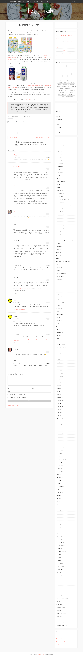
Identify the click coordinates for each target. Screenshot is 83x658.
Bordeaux (60, 480)
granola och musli (61, 273)
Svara (48, 157)
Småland (59, 187)
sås (57, 619)
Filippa (15, 155)
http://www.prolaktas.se (19, 309)
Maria (26, 27)
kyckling (72, 80)
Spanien (59, 539)
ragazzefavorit (68, 88)
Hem (6, 1)
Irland (58, 498)
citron (72, 69)
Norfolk (59, 453)
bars (58, 264)
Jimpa (57, 47)
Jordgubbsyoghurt (12, 57)
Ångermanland (60, 148)
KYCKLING (58, 373)
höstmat (59, 80)
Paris (59, 489)
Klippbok (42, 1)
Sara (14, 185)
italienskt (66, 80)
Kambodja (59, 513)
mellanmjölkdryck (44, 55)
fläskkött (59, 332)
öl (57, 311)
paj (57, 359)
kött (60, 82)
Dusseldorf (60, 578)
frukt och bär (60, 267)
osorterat (58, 382)
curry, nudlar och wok (62, 347)
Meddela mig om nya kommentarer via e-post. (19, 394)
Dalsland (59, 160)
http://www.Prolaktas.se (24, 288)
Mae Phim (60, 569)
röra (65, 90)
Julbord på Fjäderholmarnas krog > (43, 137)
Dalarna (58, 157)
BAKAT (57, 231)
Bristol (59, 424)
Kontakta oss (21, 1)
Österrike (59, 391)
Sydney (59, 403)
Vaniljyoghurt (23, 57)
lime (59, 84)
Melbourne (60, 400)
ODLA (57, 379)
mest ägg (59, 282)
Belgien (58, 409)
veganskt (62, 96)
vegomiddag (60, 98)
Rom (59, 507)
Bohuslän (59, 154)
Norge (58, 527)
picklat (58, 616)
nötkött (58, 338)
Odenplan (60, 211)
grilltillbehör (62, 78)
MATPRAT (58, 376)
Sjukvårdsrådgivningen (29, 99)
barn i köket (62, 65)
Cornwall (60, 430)
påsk (61, 88)
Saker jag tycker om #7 (65, 50)
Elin (14, 211)
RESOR (35, 1)
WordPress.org (59, 644)
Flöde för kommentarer (61, 641)
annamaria (16, 166)
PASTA (57, 385)
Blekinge (59, 151)
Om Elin (58, 124)
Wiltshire (60, 471)
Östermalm (60, 193)
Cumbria (60, 433)
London (65, 84)
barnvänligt (70, 65)
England (58, 418)
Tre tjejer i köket (41, 10)
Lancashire (60, 447)
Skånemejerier (13, 30)
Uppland (59, 219)
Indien (58, 495)
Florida (59, 583)
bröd (58, 237)
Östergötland (60, 145)
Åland (58, 394)
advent (58, 296)
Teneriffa (60, 554)
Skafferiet (29, 1)
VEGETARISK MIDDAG (60, 625)
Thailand (59, 560)
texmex (58, 370)
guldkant (70, 78)
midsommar (59, 302)
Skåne (58, 184)
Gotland (58, 169)
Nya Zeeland (60, 530)
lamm (58, 335)
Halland (58, 175)
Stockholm (69, 92)
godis (58, 243)
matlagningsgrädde (37, 85)
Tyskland (59, 572)
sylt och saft (59, 622)
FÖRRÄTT (58, 255)
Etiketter (58, 111)
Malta (58, 521)
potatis (64, 86)
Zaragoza (60, 557)
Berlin (59, 575)
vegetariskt (69, 96)
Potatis (58, 364)
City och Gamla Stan (62, 199)
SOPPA (57, 601)
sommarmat (72, 90)
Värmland (59, 222)
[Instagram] (74, 1)
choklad (65, 69)
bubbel (58, 317)
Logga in (58, 635)
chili (60, 69)
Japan (58, 510)
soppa (62, 92)
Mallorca (60, 548)
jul (57, 299)
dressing (59, 610)
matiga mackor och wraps (63, 356)
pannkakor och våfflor (62, 285)
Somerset (60, 465)
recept (59, 90)
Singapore (59, 533)
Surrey (59, 468)
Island (58, 501)
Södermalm (60, 214)
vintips (73, 98)
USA (58, 581)
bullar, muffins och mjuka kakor (64, 240)
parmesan (71, 84)
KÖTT (57, 326)
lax (72, 82)
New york (60, 586)
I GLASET (58, 308)
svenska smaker (62, 94)
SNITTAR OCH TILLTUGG (61, 598)
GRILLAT (57, 291)
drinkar (58, 320)
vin (57, 323)
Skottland (59, 536)
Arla (21, 30)
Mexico (58, 524)
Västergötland (60, 225)
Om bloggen (12, 1)
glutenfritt (72, 76)
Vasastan (60, 217)
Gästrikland (59, 166)
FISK (57, 258)
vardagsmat (71, 94)
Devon (59, 435)
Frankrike (59, 477)
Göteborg (59, 163)
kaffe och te (59, 276)
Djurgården (60, 202)
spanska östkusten (62, 551)
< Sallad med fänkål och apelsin (14, 137)
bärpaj (58, 234)
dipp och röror (60, 607)
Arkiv (48, 1)
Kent (59, 444)
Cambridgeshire (61, 427)
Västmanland (60, 228)
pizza (58, 362)
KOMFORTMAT (59, 344)
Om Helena (59, 127)
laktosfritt (14, 132)
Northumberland (61, 459)
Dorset (59, 438)
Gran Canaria (61, 545)
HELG (57, 294)
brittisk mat (59, 67)
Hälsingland (59, 172)
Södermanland (60, 181)
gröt (58, 270)
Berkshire (60, 421)
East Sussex (60, 441)
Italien (58, 504)
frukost (59, 76)
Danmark (59, 412)
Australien (59, 397)
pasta (58, 86)
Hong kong (59, 492)
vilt (57, 341)
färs (65, 76)
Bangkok (60, 563)
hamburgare (59, 353)
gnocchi (58, 350)
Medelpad (59, 178)
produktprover (21, 132)
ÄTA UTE (58, 142)
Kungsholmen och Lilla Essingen (65, 205)
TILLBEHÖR (58, 604)
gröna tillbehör (60, 613)
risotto (58, 367)
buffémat (73, 67)
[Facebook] (72, 1)
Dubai (58, 415)
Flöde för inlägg (59, 638)
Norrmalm (60, 208)
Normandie (60, 486)
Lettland (59, 515)
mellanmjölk (29, 85)
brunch (66, 67)
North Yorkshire (61, 456)
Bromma (60, 196)
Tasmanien (60, 406)
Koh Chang (60, 566)
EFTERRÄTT (58, 252)
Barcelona (60, 542)
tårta (58, 249)
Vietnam (67, 98)
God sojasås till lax (65, 47)
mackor (58, 279)
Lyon (59, 483)
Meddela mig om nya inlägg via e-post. (17, 397)
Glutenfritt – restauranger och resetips (64, 114)
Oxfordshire (60, 462)
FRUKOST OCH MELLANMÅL (62, 261)
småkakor (59, 246)
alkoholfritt (59, 314)
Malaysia (59, 518)
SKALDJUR (58, 595)
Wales (58, 592)
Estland (58, 474)
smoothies (59, 288)
